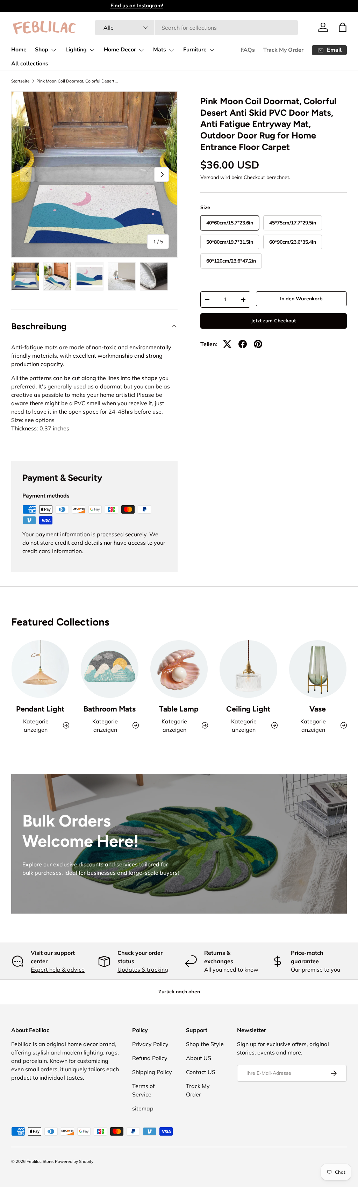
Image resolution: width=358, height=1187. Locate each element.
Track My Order (283, 50)
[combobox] (196, 27)
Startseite (20, 81)
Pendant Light (40, 709)
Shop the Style (205, 1044)
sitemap (142, 1108)
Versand (209, 177)
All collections (29, 63)
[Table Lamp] (179, 669)
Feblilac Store (40, 1161)
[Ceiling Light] (248, 669)
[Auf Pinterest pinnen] (258, 344)
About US (198, 1057)
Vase (317, 709)
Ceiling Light (248, 709)
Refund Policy (149, 1057)
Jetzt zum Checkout (273, 320)
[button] (342, 27)
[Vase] (317, 669)
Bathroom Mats (110, 709)
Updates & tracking (142, 969)
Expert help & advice (58, 969)
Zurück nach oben (179, 991)
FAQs (248, 50)
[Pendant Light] (40, 669)
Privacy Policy (150, 1044)
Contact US (200, 1071)
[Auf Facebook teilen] (242, 344)
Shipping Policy (152, 1071)
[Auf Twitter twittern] (227, 344)
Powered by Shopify (74, 1161)
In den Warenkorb (301, 298)
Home (19, 49)
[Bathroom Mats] (109, 669)
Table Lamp (179, 709)
